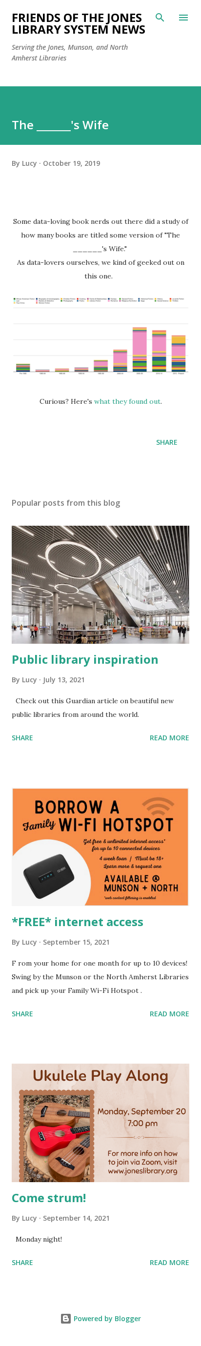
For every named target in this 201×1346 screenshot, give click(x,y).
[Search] (160, 17)
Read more (169, 737)
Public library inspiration (85, 659)
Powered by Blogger (106, 1318)
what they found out (127, 401)
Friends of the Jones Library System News (78, 23)
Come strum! (49, 1197)
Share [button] (167, 442)
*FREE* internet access (77, 921)
